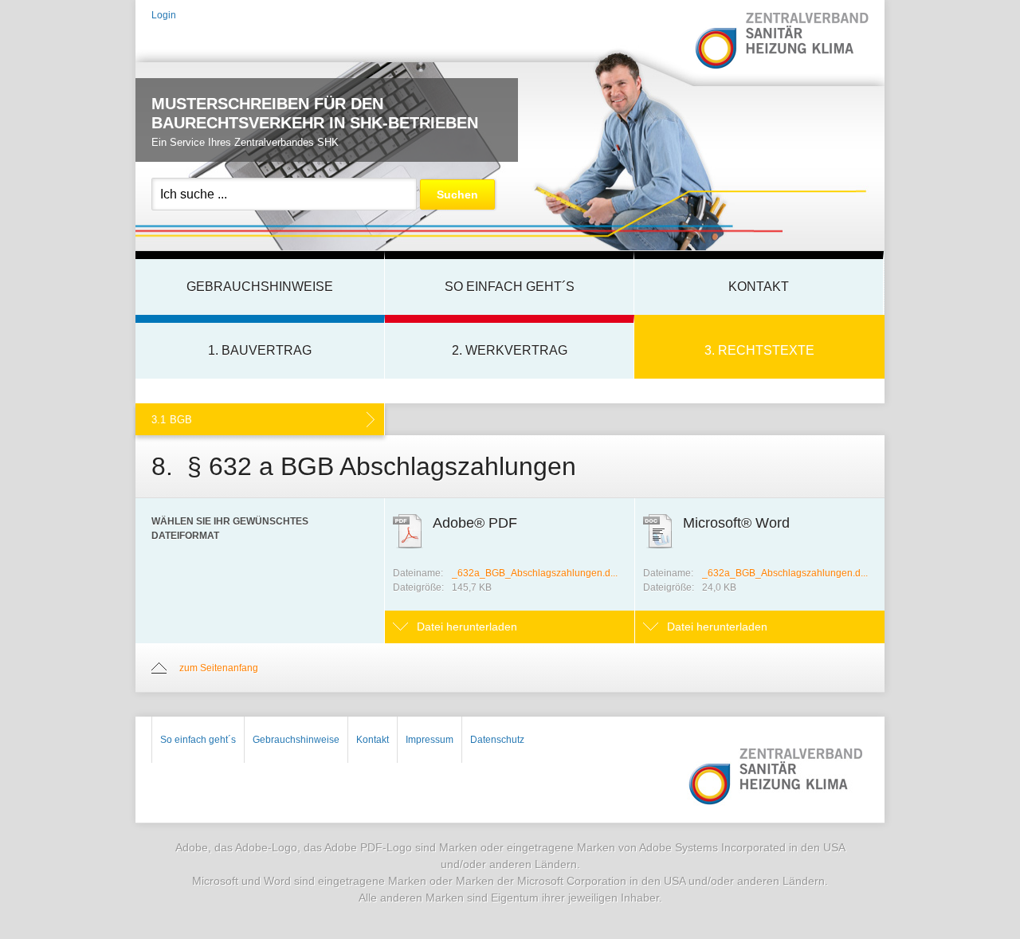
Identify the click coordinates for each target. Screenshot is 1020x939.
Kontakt (758, 286)
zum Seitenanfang (218, 668)
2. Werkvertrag (509, 350)
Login (163, 15)
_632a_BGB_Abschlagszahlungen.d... (535, 573)
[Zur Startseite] (781, 42)
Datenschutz (497, 739)
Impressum (429, 739)
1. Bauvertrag (260, 350)
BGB (171, 420)
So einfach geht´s (510, 286)
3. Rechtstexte (759, 350)
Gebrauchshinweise (259, 286)
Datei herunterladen (467, 626)
